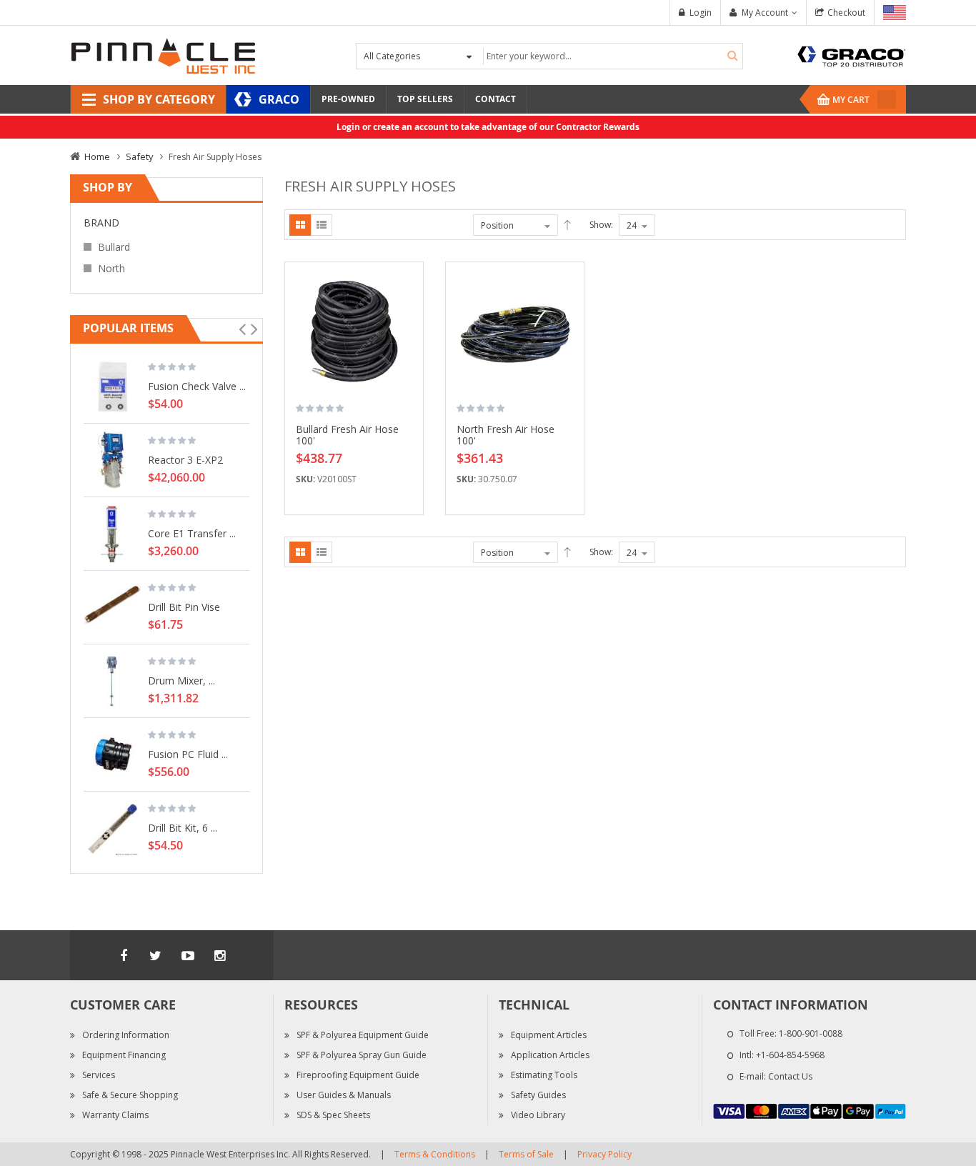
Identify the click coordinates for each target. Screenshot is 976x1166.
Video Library (538, 1115)
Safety (139, 156)
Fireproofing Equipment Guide (358, 1075)
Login (700, 12)
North (111, 268)
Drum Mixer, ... (181, 680)
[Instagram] (220, 955)
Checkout (846, 12)
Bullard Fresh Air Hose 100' (347, 434)
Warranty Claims (115, 1115)
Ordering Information (125, 1035)
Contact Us (790, 1076)
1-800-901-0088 (810, 1033)
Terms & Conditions (434, 1154)
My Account (765, 12)
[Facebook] (123, 955)
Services (98, 1075)
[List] (321, 225)
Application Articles (550, 1055)
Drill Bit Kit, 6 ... (182, 827)
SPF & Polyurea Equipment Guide (363, 1035)
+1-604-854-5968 (790, 1055)
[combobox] (611, 56)
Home (97, 156)
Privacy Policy (604, 1154)
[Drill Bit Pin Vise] (112, 607)
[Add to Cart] (407, 294)
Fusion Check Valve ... (197, 385)
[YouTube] (187, 955)
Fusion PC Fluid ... (188, 753)
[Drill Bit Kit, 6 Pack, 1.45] (112, 828)
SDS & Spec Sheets (333, 1115)
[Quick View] (407, 344)
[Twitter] (155, 955)
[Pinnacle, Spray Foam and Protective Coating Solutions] (163, 55)
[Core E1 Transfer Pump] (112, 533)
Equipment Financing (124, 1055)
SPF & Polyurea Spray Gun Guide (362, 1055)
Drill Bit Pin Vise (184, 606)
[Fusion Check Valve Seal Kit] (112, 386)
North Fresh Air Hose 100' (505, 434)
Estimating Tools (544, 1075)
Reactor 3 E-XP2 (185, 459)
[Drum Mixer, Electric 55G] (112, 680)
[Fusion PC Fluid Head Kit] (112, 754)
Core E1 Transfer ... (192, 533)
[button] (407, 319)
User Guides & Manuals (344, 1095)
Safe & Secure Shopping (130, 1095)
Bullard (114, 247)
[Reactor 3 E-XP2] (112, 460)
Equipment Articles (549, 1035)
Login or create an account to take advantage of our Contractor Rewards (488, 127)
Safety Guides (538, 1095)
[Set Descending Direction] (567, 225)
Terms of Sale (526, 1154)
